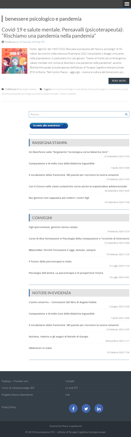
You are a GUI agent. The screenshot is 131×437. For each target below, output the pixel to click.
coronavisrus (114, 89)
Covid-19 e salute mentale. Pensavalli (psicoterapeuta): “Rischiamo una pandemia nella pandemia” (62, 32)
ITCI (43, 41)
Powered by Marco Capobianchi (65, 426)
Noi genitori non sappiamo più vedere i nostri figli (59, 197)
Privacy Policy (9, 407)
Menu (127, 4)
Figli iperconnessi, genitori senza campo (53, 227)
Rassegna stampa (28, 89)
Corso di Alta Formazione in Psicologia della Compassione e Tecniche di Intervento (79, 238)
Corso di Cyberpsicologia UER (18, 387)
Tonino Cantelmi (67, 93)
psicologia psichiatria (31, 93)
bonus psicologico (97, 89)
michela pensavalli (11, 93)
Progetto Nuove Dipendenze (17, 394)
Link (68, 394)
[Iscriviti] (49, 128)
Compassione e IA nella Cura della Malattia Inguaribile (62, 163)
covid (124, 89)
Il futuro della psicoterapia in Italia (50, 261)
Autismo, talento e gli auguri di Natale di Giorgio (58, 336)
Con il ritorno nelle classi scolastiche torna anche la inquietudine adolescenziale (78, 186)
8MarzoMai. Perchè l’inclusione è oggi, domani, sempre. (62, 250)
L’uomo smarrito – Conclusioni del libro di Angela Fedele (63, 302)
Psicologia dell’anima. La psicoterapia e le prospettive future (66, 273)
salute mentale (50, 93)
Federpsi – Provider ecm (15, 381)
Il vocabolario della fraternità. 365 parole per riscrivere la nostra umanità (74, 175)
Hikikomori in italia (40, 348)
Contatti (70, 381)
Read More (119, 80)
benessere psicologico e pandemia (69, 89)
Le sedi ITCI (72, 387)
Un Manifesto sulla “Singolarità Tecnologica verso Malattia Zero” (68, 152)
